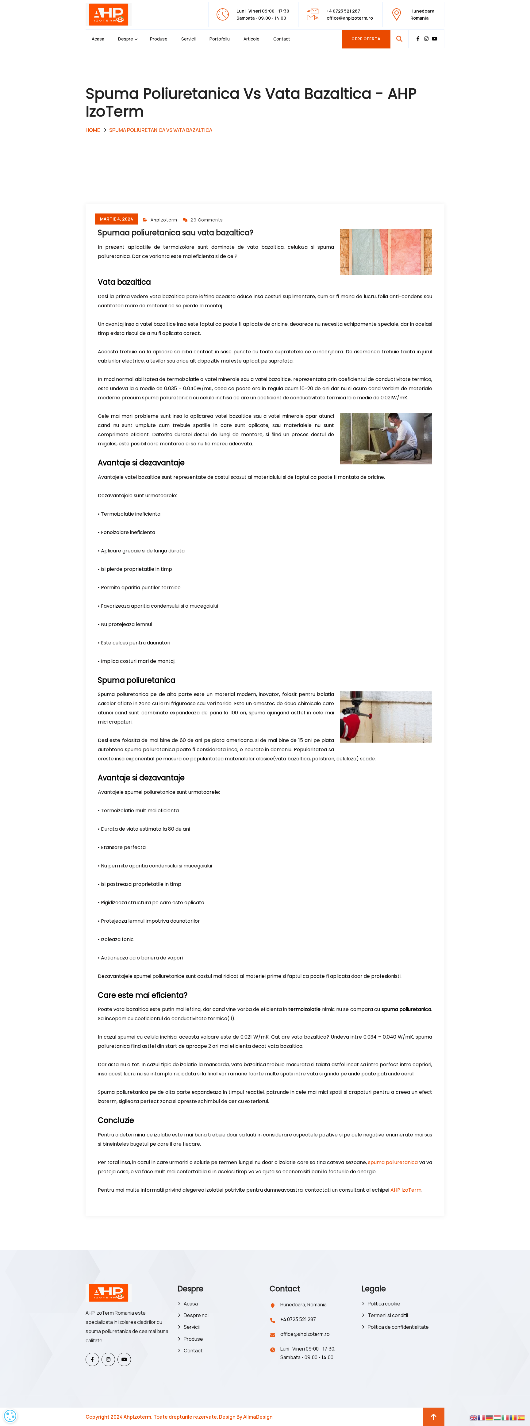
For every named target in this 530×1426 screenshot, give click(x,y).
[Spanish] (521, 1417)
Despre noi (196, 1315)
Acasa (98, 39)
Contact (281, 39)
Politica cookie (384, 1303)
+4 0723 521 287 (298, 1319)
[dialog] (10, 1416)
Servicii (188, 39)
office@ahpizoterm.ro (350, 18)
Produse (158, 39)
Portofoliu (219, 39)
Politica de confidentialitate (398, 1327)
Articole (251, 39)
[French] (482, 1417)
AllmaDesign (258, 1416)
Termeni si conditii (388, 1315)
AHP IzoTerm (405, 1189)
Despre (125, 39)
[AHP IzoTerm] (109, 14)
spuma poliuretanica (393, 1162)
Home (93, 130)
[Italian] (505, 1417)
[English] (474, 1417)
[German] (490, 1417)
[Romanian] (513, 1417)
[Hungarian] (497, 1417)
